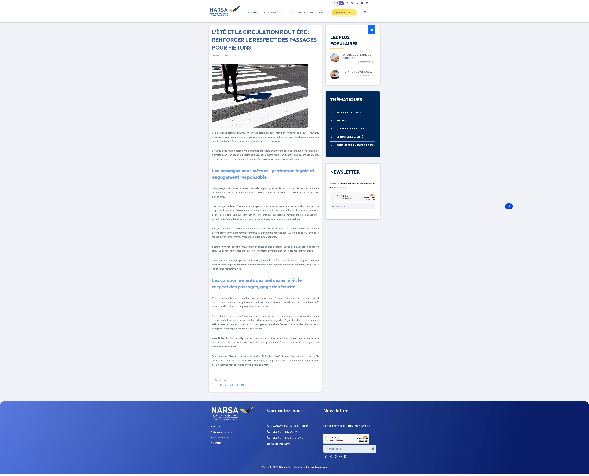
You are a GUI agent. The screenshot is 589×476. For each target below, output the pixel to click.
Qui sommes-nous (274, 12)
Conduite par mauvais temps (355, 145)
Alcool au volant (348, 112)
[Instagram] (357, 3)
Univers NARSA (344, 12)
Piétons (215, 55)
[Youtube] (362, 3)
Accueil (253, 12)
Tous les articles (301, 12)
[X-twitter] (352, 3)
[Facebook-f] (347, 3)
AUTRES (341, 120)
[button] (344, 12)
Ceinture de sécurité (349, 136)
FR (337, 3)
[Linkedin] (366, 3)
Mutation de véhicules (357, 71)
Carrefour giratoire (350, 128)
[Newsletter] (509, 206)
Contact (323, 12)
